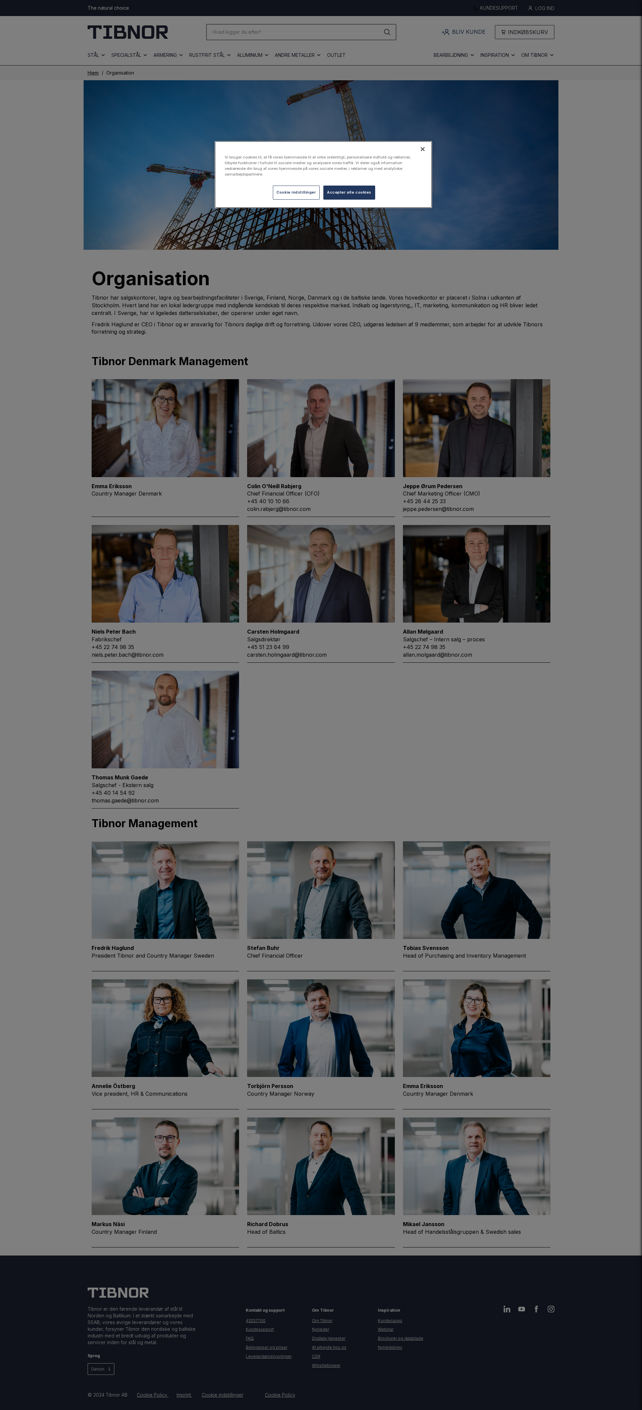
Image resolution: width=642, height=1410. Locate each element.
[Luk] (422, 149)
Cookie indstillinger (296, 192)
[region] (323, 174)
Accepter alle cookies (349, 192)
